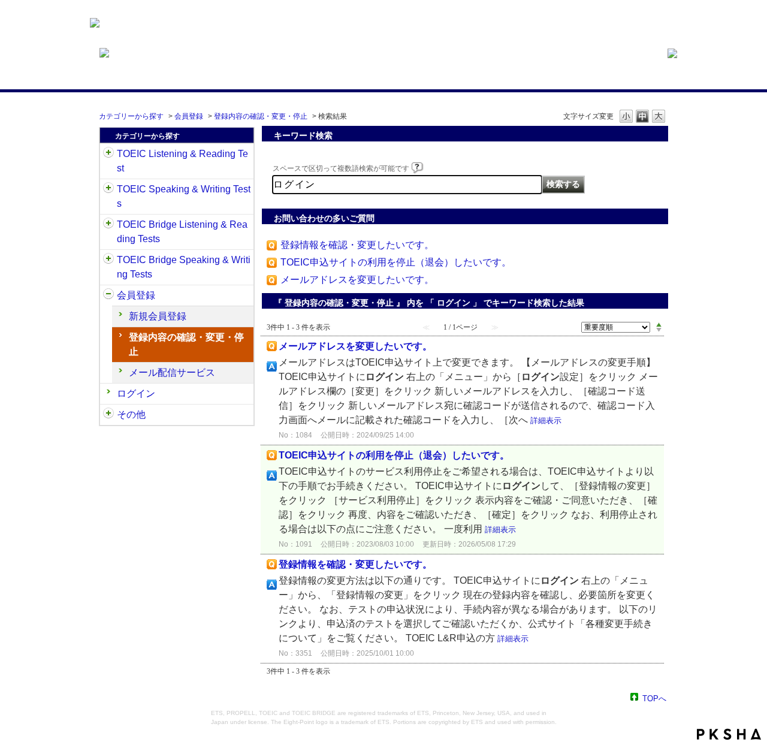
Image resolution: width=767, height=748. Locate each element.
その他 (131, 414)
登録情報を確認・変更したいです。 (357, 245)
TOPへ (654, 698)
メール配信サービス (172, 372)
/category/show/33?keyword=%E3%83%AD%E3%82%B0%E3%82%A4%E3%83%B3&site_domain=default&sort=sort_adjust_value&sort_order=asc (108, 225)
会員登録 (188, 116)
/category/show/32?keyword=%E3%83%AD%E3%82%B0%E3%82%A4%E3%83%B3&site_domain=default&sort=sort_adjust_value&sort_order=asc (108, 189)
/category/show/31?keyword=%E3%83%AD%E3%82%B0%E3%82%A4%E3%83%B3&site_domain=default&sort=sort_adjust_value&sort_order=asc (108, 154)
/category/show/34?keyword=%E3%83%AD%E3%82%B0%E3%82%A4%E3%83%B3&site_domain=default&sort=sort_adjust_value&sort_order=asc (108, 260)
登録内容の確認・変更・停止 (260, 116)
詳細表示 (545, 420)
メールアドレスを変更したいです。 (357, 280)
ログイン (136, 393)
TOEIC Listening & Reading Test (182, 161)
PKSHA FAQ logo (729, 734)
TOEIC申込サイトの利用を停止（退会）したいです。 (395, 262)
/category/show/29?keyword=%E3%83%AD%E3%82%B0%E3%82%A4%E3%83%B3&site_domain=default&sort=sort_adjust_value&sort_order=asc (108, 295)
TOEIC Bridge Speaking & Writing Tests (183, 267)
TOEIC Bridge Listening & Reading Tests (182, 231)
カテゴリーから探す (131, 116)
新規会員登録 (157, 316)
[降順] (659, 330)
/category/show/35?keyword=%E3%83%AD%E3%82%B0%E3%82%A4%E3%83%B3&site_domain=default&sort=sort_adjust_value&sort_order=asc (108, 415)
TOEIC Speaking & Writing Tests (183, 196)
